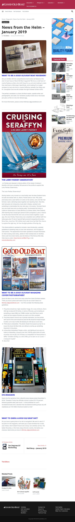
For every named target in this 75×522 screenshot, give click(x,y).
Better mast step (69, 96)
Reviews (60, 3)
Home (3, 19)
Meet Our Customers (61, 511)
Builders (23, 513)
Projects (40, 3)
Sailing (50, 3)
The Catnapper (69, 75)
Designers (24, 511)
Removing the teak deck (69, 65)
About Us (41, 509)
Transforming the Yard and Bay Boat (70, 117)
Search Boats (8, 11)
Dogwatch (9, 19)
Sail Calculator (17, 11)
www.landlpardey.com (8, 240)
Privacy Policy (42, 511)
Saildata (29, 3)
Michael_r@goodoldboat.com (10, 303)
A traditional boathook (69, 86)
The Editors (6, 35)
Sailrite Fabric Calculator (62, 509)
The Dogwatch (31, 6)
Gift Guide (36, 492)
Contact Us (41, 507)
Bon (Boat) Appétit (23, 491)
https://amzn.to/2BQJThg (21, 238)
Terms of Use (42, 513)
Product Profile (6, 488)
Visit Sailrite (25, 11)
